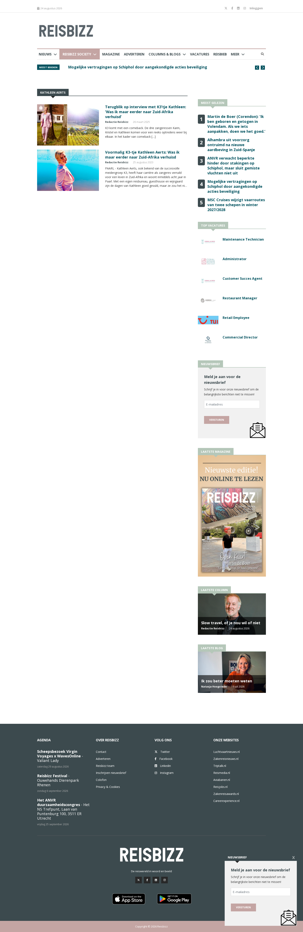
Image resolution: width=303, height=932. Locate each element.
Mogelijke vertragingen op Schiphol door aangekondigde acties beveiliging (234, 186)
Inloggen (256, 8)
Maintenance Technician (243, 239)
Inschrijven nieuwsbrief (111, 773)
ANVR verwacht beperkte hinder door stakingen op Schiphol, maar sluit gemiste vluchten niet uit (233, 165)
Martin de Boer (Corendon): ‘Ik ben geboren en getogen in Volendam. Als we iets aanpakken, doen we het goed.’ (154, 69)
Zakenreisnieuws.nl (225, 759)
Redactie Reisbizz (116, 122)
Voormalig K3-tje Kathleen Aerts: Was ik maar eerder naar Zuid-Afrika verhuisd (142, 155)
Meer (235, 54)
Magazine (111, 54)
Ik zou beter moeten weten (226, 680)
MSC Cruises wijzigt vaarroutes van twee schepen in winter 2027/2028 (236, 204)
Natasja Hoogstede (214, 686)
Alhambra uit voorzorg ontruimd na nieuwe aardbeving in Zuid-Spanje (231, 144)
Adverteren (134, 54)
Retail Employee (236, 317)
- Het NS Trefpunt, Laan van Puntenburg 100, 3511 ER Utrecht (63, 809)
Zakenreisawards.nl (226, 794)
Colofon (101, 780)
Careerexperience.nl (226, 801)
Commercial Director (240, 337)
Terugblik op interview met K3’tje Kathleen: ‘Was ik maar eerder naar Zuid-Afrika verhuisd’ (145, 111)
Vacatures (199, 54)
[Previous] (257, 68)
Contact (101, 752)
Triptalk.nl (219, 766)
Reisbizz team (105, 766)
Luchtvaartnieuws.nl (226, 752)
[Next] (263, 68)
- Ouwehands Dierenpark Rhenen (58, 780)
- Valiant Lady (60, 756)
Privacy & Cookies (108, 787)
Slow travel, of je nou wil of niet (230, 622)
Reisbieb (220, 54)
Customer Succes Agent (242, 278)
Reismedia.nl (221, 773)
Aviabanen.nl (221, 780)
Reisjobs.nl (220, 787)
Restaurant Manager (240, 298)
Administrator (235, 259)
